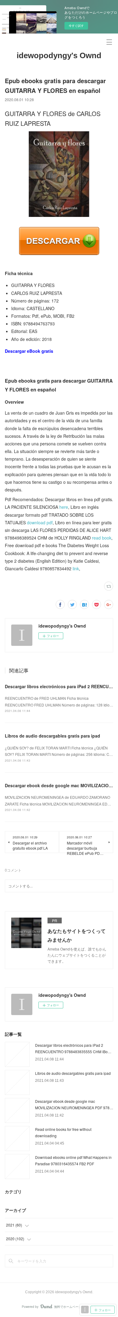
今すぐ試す (76, 25)
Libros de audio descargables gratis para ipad (52, 736)
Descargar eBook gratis (29, 351)
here (63, 507)
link (76, 568)
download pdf (40, 522)
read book (101, 538)
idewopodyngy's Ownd (59, 55)
